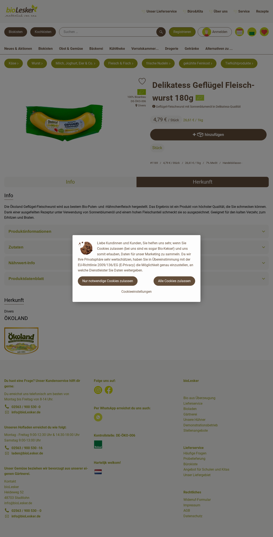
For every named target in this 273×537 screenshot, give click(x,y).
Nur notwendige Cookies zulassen (107, 281)
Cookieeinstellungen (136, 292)
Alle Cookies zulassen (174, 281)
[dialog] (136, 268)
